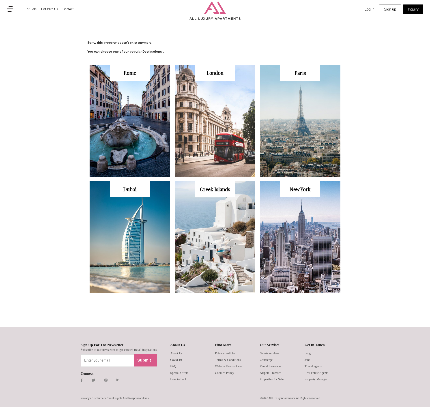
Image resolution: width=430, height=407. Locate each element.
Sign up (390, 9)
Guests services (269, 353)
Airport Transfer (270, 373)
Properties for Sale (272, 379)
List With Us (49, 9)
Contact (67, 9)
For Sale (31, 9)
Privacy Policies (225, 353)
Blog (308, 353)
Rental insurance (270, 366)
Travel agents (313, 366)
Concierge (266, 360)
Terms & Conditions (228, 360)
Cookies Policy (224, 373)
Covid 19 (176, 360)
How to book (178, 379)
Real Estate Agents (316, 373)
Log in (369, 9)
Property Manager (316, 379)
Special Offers (179, 373)
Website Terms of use (228, 366)
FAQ (173, 366)
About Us (176, 353)
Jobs (307, 360)
